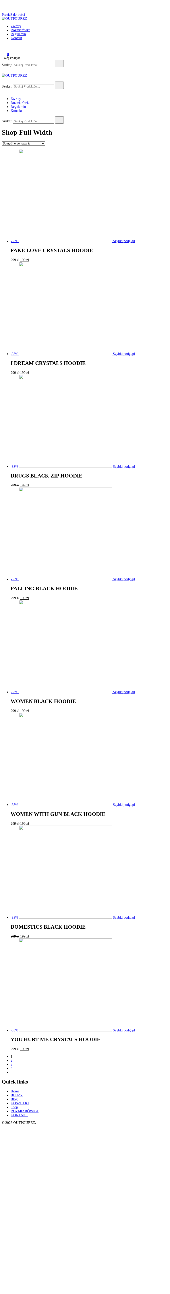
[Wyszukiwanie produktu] (6, 48)
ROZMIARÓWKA (25, 1111)
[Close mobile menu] (3, 91)
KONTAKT (19, 1115)
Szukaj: (7, 65)
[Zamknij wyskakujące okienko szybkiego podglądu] (3, 10)
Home (15, 1091)
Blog (14, 1099)
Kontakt (16, 38)
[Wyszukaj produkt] (59, 63)
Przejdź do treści (13, 14)
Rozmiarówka (20, 30)
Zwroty (16, 26)
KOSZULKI (20, 1103)
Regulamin (18, 34)
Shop (14, 1107)
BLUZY (17, 1095)
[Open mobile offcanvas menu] (3, 79)
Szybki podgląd (124, 241)
